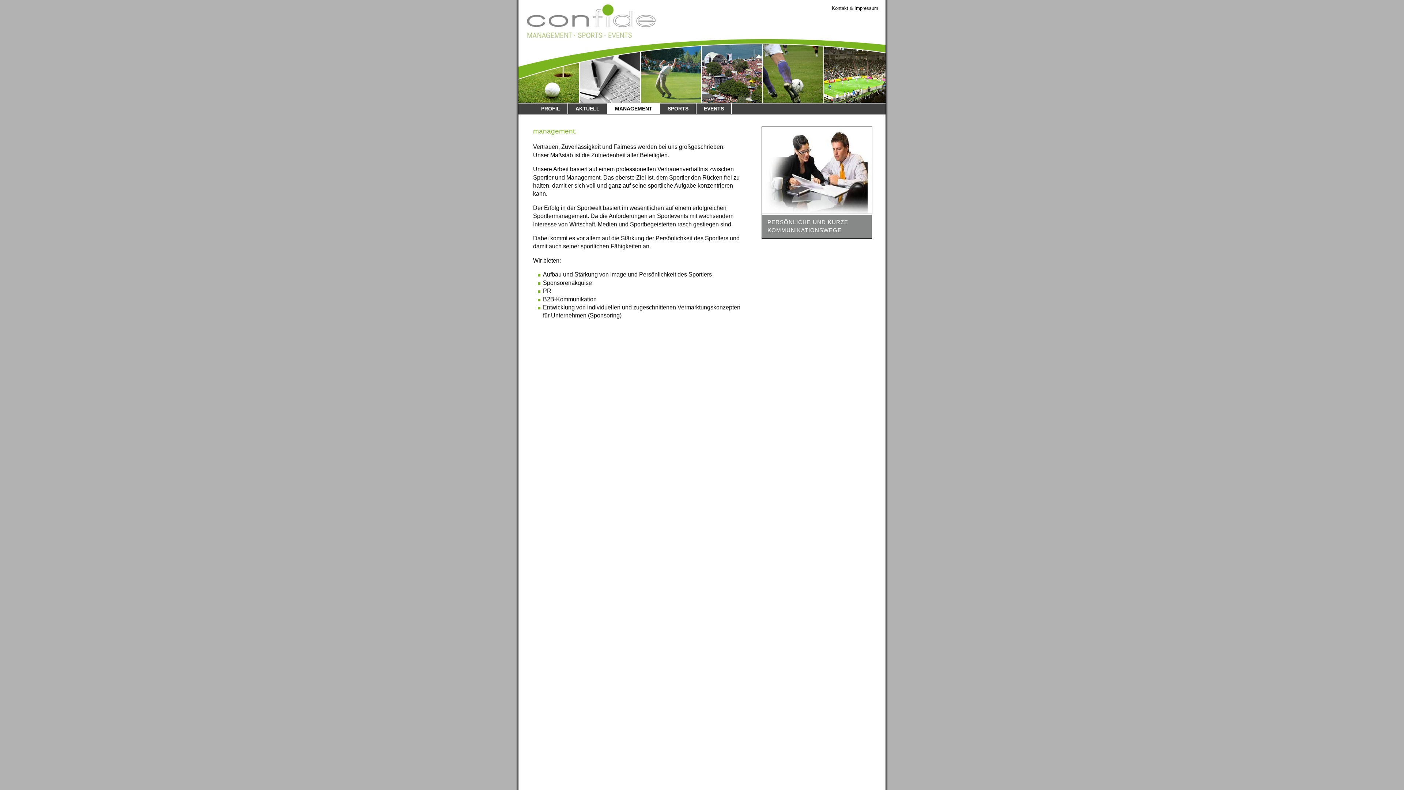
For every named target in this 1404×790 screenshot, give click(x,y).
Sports (678, 109)
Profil (550, 109)
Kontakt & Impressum (855, 8)
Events (714, 109)
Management (633, 109)
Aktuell (587, 109)
